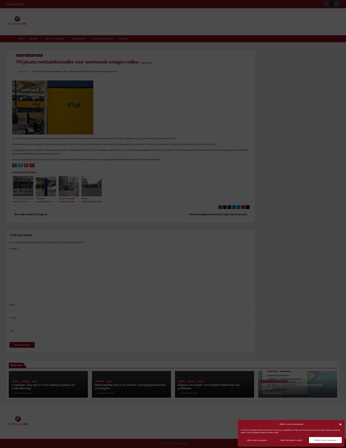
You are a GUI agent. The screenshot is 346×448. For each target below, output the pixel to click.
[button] (340, 424)
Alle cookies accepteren (257, 440)
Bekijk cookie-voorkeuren (325, 440)
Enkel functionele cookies (291, 440)
